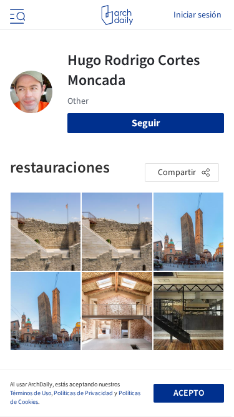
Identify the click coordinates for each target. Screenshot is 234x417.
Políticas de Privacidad (83, 393)
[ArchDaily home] (117, 15)
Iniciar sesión (197, 15)
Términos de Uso (30, 393)
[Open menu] (16, 15)
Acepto (188, 393)
